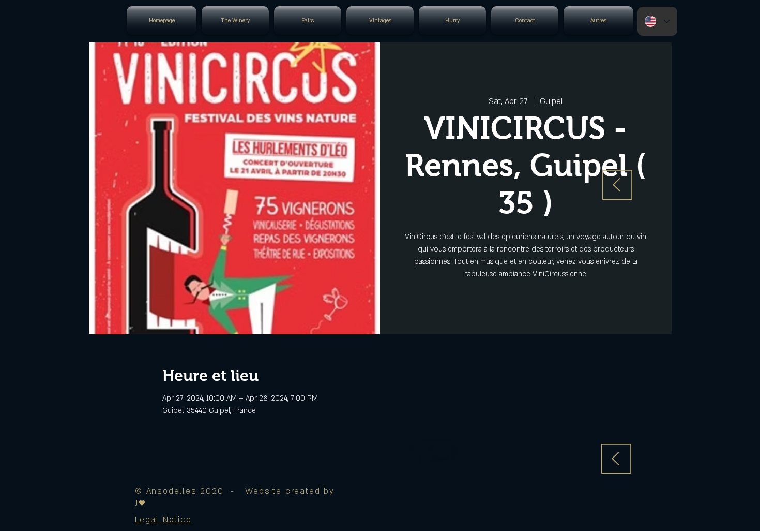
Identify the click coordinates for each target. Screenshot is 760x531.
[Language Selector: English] (657, 21)
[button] (163, 519)
